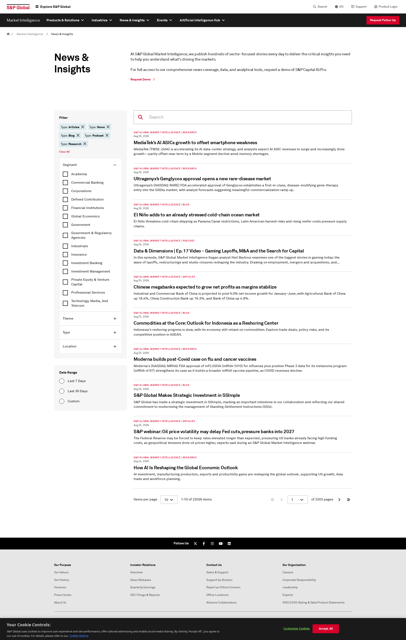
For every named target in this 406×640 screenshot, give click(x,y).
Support (361, 6)
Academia (79, 174)
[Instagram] (212, 543)
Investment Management (90, 271)
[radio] (61, 381)
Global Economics (85, 216)
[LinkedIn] (229, 543)
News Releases (140, 580)
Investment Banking (86, 263)
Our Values (61, 572)
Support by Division (219, 580)
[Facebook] (203, 543)
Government (80, 225)
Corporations (81, 191)
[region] (203, 629)
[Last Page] (348, 499)
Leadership (290, 587)
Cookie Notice (79, 635)
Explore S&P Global (55, 6)
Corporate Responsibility (299, 580)
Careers (288, 572)
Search (322, 6)
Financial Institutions (87, 208)
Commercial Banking (87, 182)
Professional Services (88, 292)
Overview (136, 572)
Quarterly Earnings (142, 587)
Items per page (145, 499)
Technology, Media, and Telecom (89, 303)
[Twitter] (195, 543)
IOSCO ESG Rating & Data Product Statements (313, 602)
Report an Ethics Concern (223, 587)
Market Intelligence (30, 34)
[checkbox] (90, 174)
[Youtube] (220, 543)
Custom (74, 401)
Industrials (79, 246)
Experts (288, 595)
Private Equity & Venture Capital (90, 282)
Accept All (326, 629)
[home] (8, 34)
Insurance (79, 254)
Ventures (60, 587)
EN (341, 6)
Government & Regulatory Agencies (91, 235)
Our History (61, 580)
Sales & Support (217, 572)
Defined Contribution (87, 199)
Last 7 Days (77, 381)
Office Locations (217, 595)
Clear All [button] (64, 151)
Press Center (62, 595)
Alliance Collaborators (221, 602)
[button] (82, 127)
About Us (60, 602)
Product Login (388, 6)
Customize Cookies (297, 629)
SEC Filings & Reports (145, 595)
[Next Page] (339, 499)
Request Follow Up (383, 20)
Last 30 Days (78, 391)
